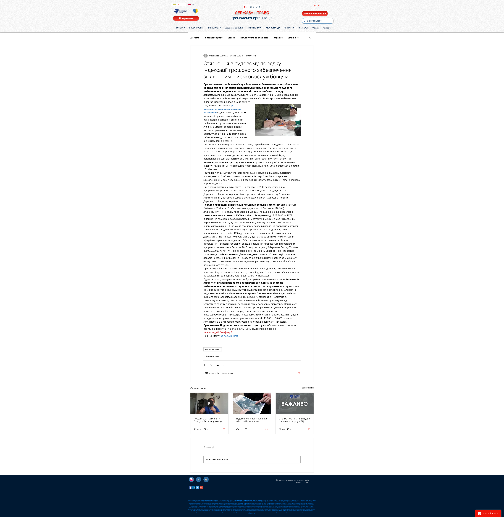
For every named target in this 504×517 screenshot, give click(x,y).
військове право (213, 37)
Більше (292, 37)
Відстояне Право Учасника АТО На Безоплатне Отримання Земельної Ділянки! (251, 420)
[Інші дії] (299, 55)
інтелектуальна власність (254, 37)
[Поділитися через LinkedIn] (217, 365)
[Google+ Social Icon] (201, 487)
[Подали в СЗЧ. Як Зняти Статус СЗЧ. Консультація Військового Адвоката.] (209, 403)
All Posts (194, 37)
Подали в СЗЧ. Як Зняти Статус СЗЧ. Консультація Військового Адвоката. (208, 420)
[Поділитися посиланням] (224, 365)
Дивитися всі (308, 388)
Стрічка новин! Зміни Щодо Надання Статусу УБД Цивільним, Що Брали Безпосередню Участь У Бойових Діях (294, 420)
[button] (310, 38)
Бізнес (231, 37)
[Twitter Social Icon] (197, 487)
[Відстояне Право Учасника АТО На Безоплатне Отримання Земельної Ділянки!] (252, 403)
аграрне (278, 37)
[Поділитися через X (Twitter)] (211, 365)
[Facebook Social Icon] (190, 487)
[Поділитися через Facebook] (204, 365)
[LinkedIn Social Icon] (193, 487)
